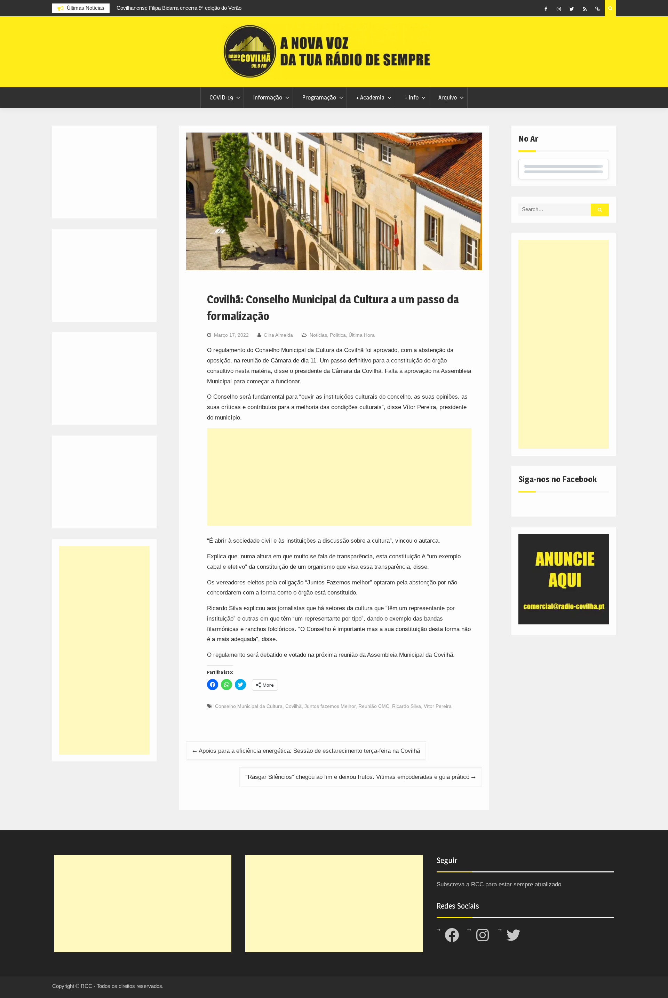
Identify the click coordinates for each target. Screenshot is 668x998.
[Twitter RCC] (571, 9)
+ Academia (370, 97)
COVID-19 (221, 97)
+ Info (411, 97)
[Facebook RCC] (545, 9)
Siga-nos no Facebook (557, 479)
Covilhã (293, 706)
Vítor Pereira (438, 706)
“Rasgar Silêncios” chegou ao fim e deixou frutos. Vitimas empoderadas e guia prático (357, 777)
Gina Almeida (278, 335)
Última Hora (362, 335)
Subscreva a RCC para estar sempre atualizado (499, 884)
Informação (267, 97)
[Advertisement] (339, 477)
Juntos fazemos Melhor (330, 706)
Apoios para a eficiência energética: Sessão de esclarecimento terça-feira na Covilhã (309, 751)
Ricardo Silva (406, 706)
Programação (319, 97)
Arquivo (447, 97)
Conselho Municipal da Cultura (249, 706)
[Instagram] (558, 9)
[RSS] (584, 9)
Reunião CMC (373, 706)
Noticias (318, 335)
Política (338, 335)
